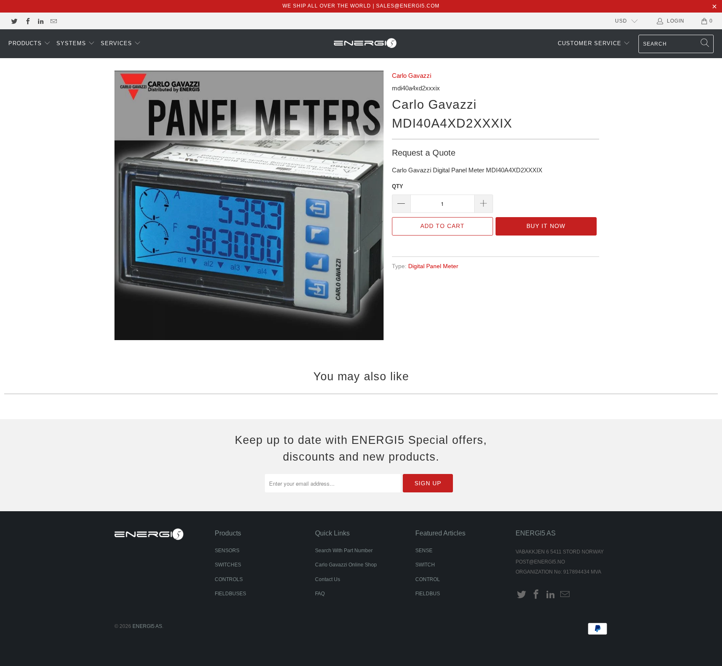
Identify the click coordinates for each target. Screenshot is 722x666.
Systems (72, 43)
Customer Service (590, 43)
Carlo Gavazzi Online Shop (346, 565)
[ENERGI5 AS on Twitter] (14, 21)
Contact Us (327, 579)
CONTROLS (229, 579)
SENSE (423, 550)
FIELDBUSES (230, 594)
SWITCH (425, 565)
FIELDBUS (427, 594)
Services (117, 43)
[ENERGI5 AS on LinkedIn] (40, 21)
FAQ (320, 594)
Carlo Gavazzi (411, 75)
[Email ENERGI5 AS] (53, 21)
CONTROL (427, 579)
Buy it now (545, 226)
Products (26, 43)
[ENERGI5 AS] (365, 44)
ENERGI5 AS (147, 626)
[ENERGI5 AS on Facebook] (27, 21)
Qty (397, 186)
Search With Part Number (344, 550)
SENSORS (227, 550)
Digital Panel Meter (433, 266)
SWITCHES (228, 565)
